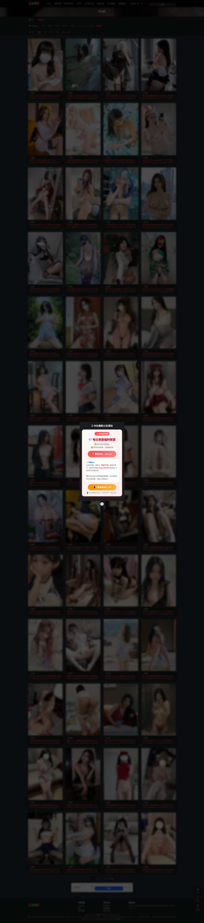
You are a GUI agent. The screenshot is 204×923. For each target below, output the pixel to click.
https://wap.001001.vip (103, 468)
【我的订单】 (105, 465)
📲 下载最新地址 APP (102, 487)
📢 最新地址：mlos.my (102, 454)
